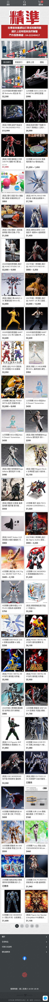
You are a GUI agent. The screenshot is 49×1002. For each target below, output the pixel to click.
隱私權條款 (6, 952)
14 (32, 926)
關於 (3, 937)
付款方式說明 (7, 947)
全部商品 (5, 942)
